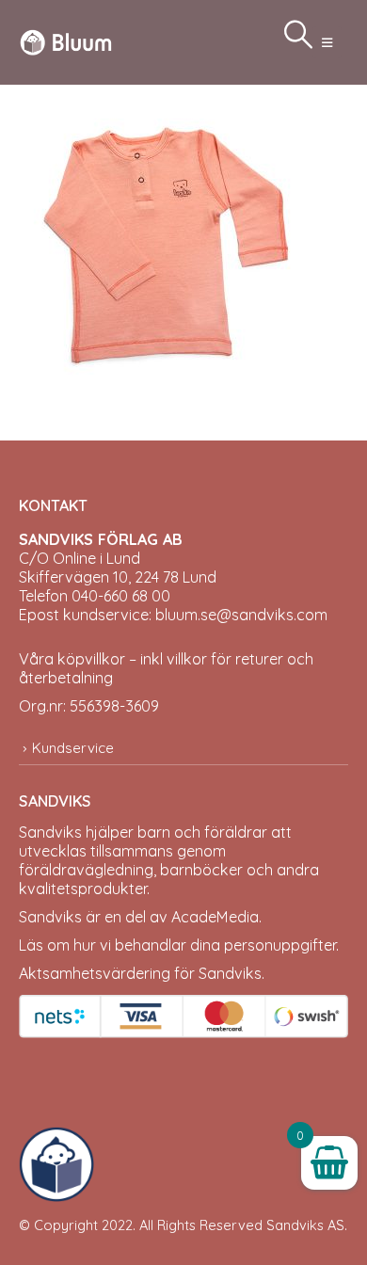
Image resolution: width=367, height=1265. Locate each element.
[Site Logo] (66, 41)
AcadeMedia (215, 916)
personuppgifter (280, 945)
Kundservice (73, 748)
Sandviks (50, 832)
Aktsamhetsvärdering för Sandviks (140, 973)
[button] (327, 42)
